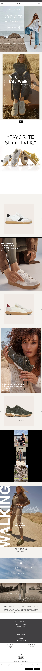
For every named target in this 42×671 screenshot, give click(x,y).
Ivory (21, 318)
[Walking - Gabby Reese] (21, 516)
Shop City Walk (35, 101)
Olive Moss (21, 420)
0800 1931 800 (21, 625)
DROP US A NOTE (21, 630)
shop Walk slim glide (8, 390)
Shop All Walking (21, 551)
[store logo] (21, 2)
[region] (21, 667)
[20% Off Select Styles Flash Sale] (21, 29)
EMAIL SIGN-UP (21, 634)
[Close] (40, 665)
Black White (21, 228)
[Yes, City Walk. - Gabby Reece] (21, 86)
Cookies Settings (4, 668)
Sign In (38, 3)
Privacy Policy (11, 666)
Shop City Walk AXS (5, 250)
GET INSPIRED (21, 573)
